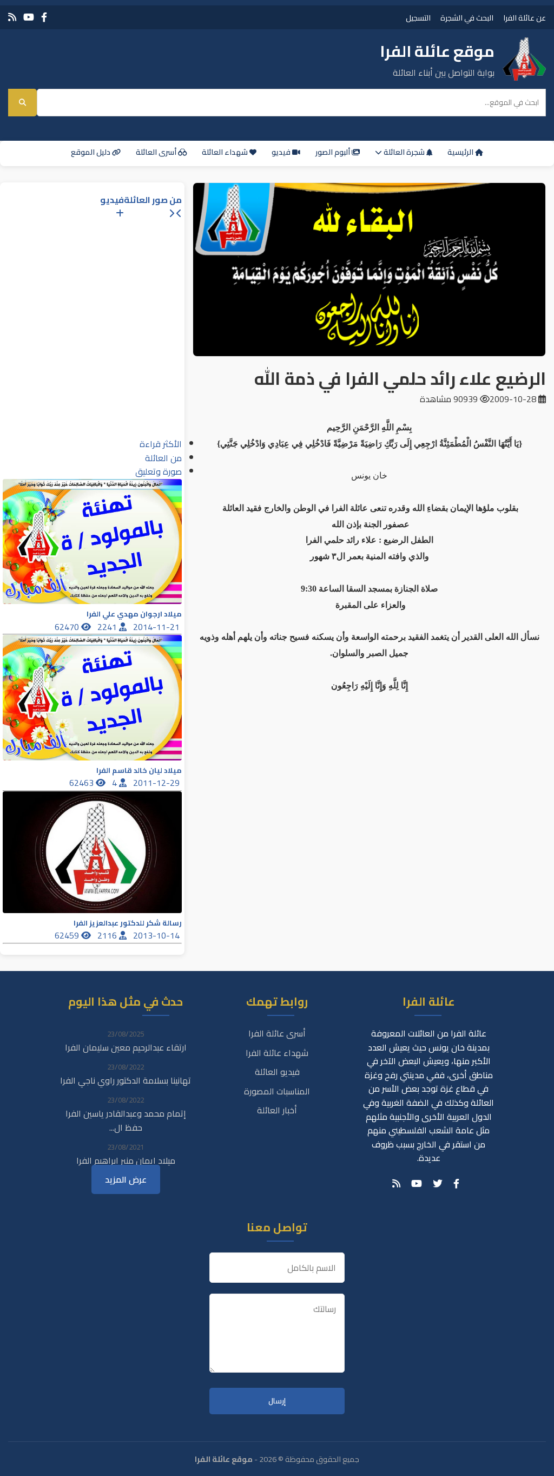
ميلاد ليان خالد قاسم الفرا (139, 770)
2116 (108, 935)
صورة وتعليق (158, 471)
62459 (68, 935)
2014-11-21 (157, 627)
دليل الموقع (91, 152)
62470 (68, 627)
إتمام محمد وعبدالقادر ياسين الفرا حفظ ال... (125, 1120)
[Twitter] (438, 1183)
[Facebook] (44, 17)
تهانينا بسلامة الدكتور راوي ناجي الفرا (125, 1080)
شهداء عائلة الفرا (277, 1053)
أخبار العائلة (277, 1110)
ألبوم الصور (333, 152)
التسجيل (418, 17)
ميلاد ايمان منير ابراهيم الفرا (125, 1160)
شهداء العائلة (225, 152)
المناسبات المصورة (277, 1091)
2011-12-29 (157, 783)
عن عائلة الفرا (524, 17)
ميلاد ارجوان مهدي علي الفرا (134, 614)
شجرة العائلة (404, 152)
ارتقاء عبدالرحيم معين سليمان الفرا (126, 1047)
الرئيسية (461, 152)
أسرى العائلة (157, 152)
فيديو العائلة (277, 1072)
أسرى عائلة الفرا (277, 1033)
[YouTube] (28, 17)
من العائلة (163, 458)
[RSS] (12, 17)
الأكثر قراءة (161, 444)
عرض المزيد (126, 1179)
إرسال (277, 1401)
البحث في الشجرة (466, 17)
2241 (108, 627)
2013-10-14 (157, 935)
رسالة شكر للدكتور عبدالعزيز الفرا (128, 923)
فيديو (282, 152)
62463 (82, 783)
